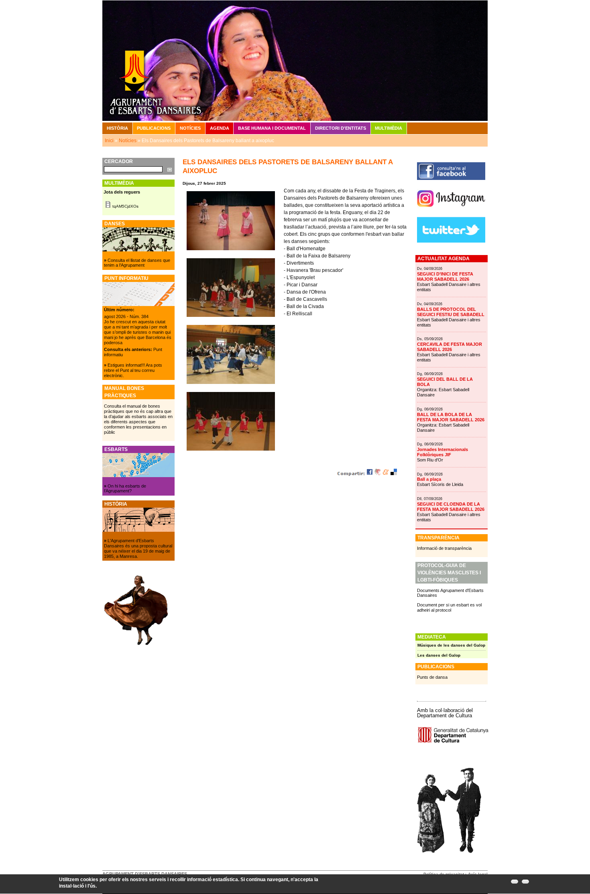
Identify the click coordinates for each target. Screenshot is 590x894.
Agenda (219, 128)
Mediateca (431, 637)
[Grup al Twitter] (451, 241)
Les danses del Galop (438, 655)
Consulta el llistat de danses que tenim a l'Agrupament (137, 263)
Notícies (190, 128)
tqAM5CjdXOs (125, 206)
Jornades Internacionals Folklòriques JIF (442, 452)
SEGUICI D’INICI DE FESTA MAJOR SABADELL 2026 (445, 276)
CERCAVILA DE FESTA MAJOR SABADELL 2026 (449, 347)
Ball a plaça (429, 479)
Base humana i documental (272, 128)
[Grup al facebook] (451, 178)
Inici (109, 140)
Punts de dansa (432, 677)
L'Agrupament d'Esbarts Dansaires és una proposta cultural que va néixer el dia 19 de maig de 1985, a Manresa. (138, 548)
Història (117, 128)
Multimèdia (388, 128)
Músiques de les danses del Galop (451, 645)
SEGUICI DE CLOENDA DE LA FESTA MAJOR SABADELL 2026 (450, 507)
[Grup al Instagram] (451, 210)
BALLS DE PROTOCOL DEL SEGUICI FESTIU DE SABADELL (450, 312)
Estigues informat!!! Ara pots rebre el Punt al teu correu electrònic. (133, 370)
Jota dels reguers (122, 192)
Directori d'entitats (340, 128)
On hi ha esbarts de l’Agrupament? (125, 489)
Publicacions (154, 128)
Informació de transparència (444, 548)
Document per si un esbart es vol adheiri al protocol (449, 607)
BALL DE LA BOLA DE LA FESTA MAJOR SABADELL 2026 (450, 417)
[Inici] (295, 60)
